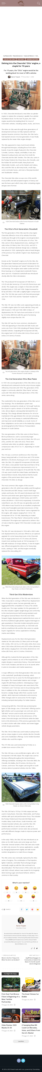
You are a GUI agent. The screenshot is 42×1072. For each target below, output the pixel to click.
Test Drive (13, 989)
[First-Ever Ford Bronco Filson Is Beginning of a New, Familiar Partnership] (11, 984)
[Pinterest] (32, 909)
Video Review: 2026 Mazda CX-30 (9, 1026)
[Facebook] (21, 909)
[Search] (38, 3)
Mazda (16, 1021)
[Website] (31, 948)
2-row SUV (7, 1018)
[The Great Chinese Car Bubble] (31, 984)
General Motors (32, 59)
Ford (5, 989)
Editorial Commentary (31, 989)
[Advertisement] (21, 29)
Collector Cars (9, 59)
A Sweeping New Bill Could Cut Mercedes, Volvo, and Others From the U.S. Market (31, 1029)
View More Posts (21, 928)
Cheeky (26, 1018)
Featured (21, 59)
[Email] (38, 909)
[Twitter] (27, 909)
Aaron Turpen (15, 76)
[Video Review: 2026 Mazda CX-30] (11, 1016)
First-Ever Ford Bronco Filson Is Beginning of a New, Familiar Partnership (11, 998)
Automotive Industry (31, 1016)
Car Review (7, 1021)
